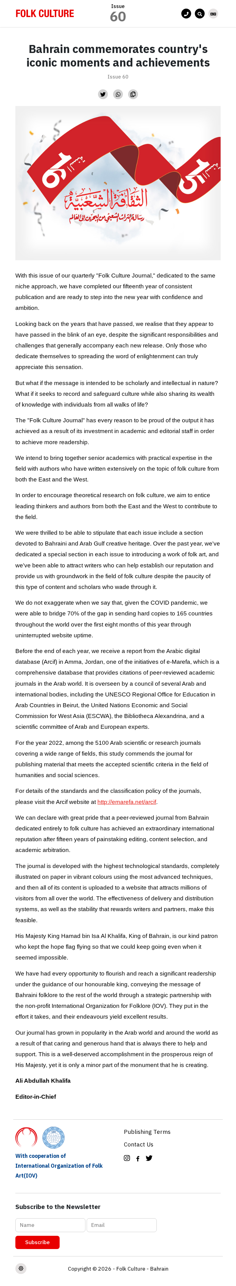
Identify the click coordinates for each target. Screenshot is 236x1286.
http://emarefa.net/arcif (126, 802)
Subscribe (37, 1242)
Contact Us (138, 1144)
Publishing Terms (147, 1131)
